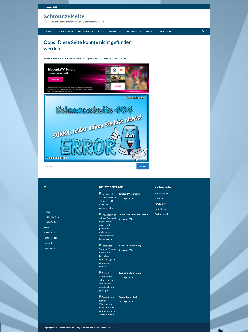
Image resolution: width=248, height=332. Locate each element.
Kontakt (150, 31)
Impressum (165, 31)
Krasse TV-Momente (130, 193)
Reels (101, 31)
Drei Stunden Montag (130, 245)
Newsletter (115, 31)
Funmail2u (160, 198)
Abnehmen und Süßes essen (133, 214)
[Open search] (203, 31)
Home (49, 31)
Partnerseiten (133, 31)
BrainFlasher (161, 208)
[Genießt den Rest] (108, 297)
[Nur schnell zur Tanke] (108, 273)
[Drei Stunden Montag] (108, 245)
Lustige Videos (85, 31)
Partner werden (162, 214)
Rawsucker (160, 203)
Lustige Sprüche (65, 31)
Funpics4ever (161, 193)
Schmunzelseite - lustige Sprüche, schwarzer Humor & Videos (87, 327)
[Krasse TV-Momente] (108, 194)
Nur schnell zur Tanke (130, 272)
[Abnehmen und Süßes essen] (108, 214)
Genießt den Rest (128, 296)
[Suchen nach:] (96, 166)
